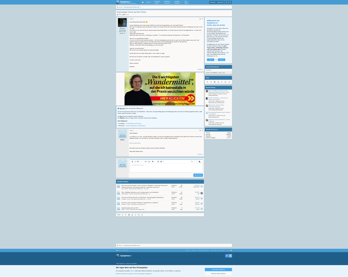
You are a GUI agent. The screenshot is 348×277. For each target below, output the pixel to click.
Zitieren (201, 69)
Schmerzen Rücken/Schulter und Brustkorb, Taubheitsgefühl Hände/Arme (143, 197)
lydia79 (123, 209)
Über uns (188, 250)
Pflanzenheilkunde (213, 95)
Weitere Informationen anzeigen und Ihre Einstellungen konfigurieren (134, 273)
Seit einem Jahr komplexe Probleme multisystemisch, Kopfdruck (140, 202)
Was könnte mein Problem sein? (136, 188)
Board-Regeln (221, 250)
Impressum (194, 250)
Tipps (227, 250)
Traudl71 (228, 137)
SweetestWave (125, 193)
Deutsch (126, 250)
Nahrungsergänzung (214, 117)
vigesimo (197, 198)
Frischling (124, 199)
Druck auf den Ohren (135, 143)
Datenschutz (214, 250)
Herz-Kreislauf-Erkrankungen (216, 110)
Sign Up (222, 59)
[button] (148, 2)
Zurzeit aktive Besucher (212, 67)
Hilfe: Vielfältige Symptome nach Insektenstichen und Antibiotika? (140, 192)
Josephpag (208, 70)
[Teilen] (200, 19)
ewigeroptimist (196, 186)
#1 (202, 18)
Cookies (119, 250)
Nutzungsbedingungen (203, 250)
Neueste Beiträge (210, 87)
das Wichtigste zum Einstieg (133, 123)
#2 (202, 130)
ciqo (122, 188)
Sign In (210, 59)
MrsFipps (124, 204)
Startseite (143, 2)
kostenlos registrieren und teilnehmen (135, 125)
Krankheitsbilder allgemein (215, 124)
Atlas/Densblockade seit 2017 (130, 208)
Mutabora (120, 14)
